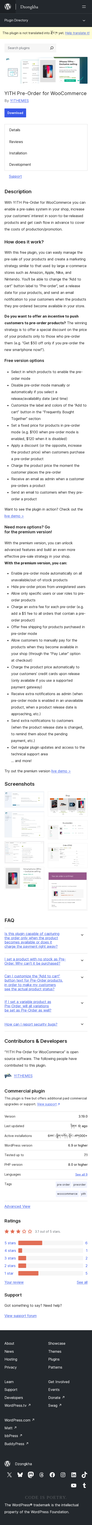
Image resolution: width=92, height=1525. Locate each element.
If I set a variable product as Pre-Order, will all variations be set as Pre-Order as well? (27, 1006)
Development (20, 164)
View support (47, 1104)
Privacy (10, 1367)
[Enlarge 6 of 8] (81, 826)
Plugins (54, 1359)
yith (83, 1193)
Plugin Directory (16, 20)
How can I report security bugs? (30, 1024)
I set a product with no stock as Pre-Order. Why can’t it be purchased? (35, 961)
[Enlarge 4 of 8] (38, 873)
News (9, 1351)
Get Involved (59, 1382)
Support (15, 176)
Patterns (55, 1367)
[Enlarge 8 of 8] (81, 877)
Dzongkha (23, 1464)
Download (15, 113)
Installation (18, 153)
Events (54, 1389)
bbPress (13, 1436)
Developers (13, 1397)
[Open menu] (85, 6)
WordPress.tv (17, 1405)
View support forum (20, 1315)
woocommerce (67, 1193)
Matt (10, 1428)
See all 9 (81, 1174)
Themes (54, 1351)
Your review (14, 1282)
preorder (79, 1184)
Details (14, 130)
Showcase (56, 1343)
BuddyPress (16, 1444)
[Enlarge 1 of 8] (38, 797)
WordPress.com (19, 1420)
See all (82, 1282)
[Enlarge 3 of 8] (38, 847)
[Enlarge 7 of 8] (81, 849)
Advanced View (17, 1206)
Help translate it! (77, 33)
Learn (9, 1382)
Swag (55, 1405)
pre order (63, 1184)
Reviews (16, 141)
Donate (56, 1397)
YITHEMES (19, 100)
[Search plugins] (51, 48)
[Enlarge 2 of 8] (38, 817)
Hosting (10, 1359)
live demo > (14, 516)
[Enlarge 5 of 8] (81, 797)
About (9, 1343)
